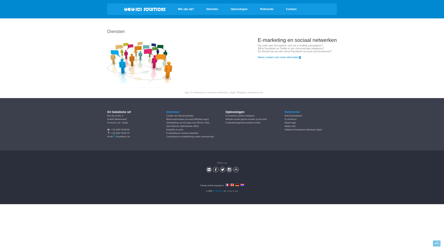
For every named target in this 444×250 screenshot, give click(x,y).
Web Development (293, 116)
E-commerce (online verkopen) (240, 116)
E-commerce (291, 119)
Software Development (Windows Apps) (303, 129)
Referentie (267, 9)
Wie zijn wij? (186, 9)
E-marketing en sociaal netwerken (182, 133)
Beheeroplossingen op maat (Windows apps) (187, 119)
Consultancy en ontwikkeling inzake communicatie (190, 136)
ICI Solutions (218, 191)
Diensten (212, 9)
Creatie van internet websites (180, 116)
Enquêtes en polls (174, 129)
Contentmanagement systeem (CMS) (242, 123)
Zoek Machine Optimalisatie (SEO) (182, 126)
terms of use (233, 191)
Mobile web (290, 126)
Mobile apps (290, 123)
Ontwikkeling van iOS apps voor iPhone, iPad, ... (189, 123)
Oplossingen (239, 9)
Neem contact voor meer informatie (278, 57)
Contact (291, 9)
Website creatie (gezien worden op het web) (246, 119)
